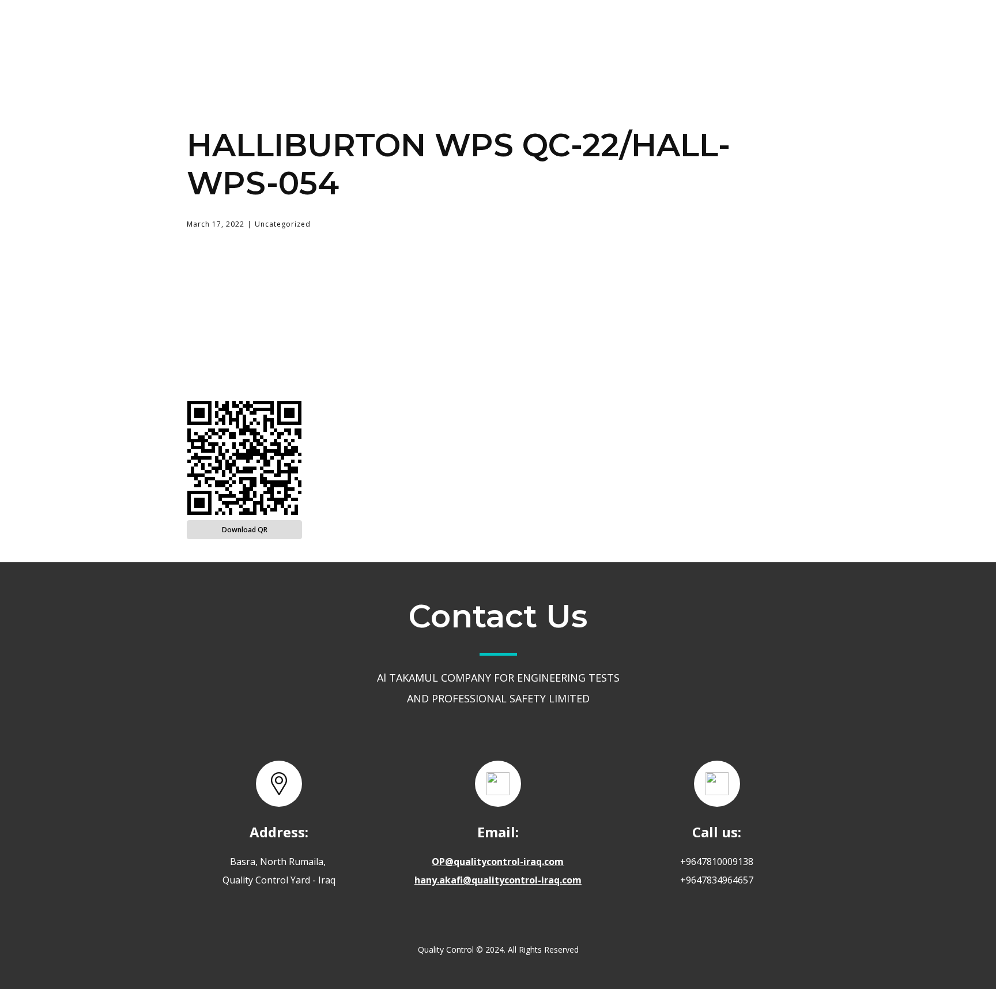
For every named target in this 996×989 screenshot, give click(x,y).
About (505, 30)
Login (748, 30)
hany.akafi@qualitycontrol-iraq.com (498, 880)
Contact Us (668, 30)
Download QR (244, 530)
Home (437, 30)
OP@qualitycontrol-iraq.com (498, 861)
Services (579, 30)
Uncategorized (283, 224)
